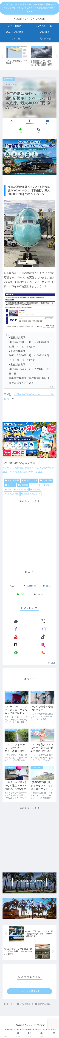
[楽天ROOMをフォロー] (43, 645)
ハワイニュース (30, 480)
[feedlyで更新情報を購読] (16, 652)
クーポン (37, 485)
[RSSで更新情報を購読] (43, 652)
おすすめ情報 (13, 480)
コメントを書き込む (29, 991)
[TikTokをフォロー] (43, 637)
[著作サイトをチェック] (16, 621)
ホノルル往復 (13, 494)
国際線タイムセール (32, 494)
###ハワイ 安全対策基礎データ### (22, 472)
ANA (9, 489)
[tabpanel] (16, 56)
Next (56, 56)
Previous (2, 56)
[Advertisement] (29, 532)
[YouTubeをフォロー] (16, 637)
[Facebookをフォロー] (16, 629)
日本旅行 (36, 489)
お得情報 (24, 485)
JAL (47, 485)
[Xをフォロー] (43, 621)
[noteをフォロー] (16, 645)
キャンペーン (22, 489)
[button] (38, 130)
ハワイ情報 (47, 480)
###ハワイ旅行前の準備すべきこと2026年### (28, 467)
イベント (11, 485)
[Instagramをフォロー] (43, 629)
